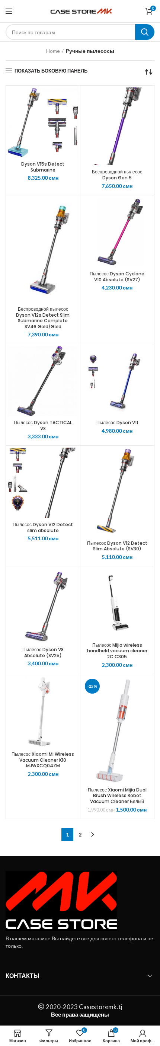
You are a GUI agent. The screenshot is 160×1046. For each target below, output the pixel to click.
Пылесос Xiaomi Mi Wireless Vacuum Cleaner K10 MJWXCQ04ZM (43, 760)
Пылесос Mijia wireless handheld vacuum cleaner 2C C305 (117, 651)
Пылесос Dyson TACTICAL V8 (43, 425)
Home (53, 51)
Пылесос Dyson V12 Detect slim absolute (43, 527)
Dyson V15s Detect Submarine (42, 167)
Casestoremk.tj (100, 1007)
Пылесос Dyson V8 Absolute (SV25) (43, 652)
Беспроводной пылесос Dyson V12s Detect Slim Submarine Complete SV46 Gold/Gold (43, 317)
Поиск (144, 32)
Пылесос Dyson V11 (117, 423)
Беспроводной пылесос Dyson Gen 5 (117, 174)
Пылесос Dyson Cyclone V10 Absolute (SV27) (117, 276)
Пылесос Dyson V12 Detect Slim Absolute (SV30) (117, 546)
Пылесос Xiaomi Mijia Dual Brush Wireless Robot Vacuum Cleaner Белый (117, 796)
